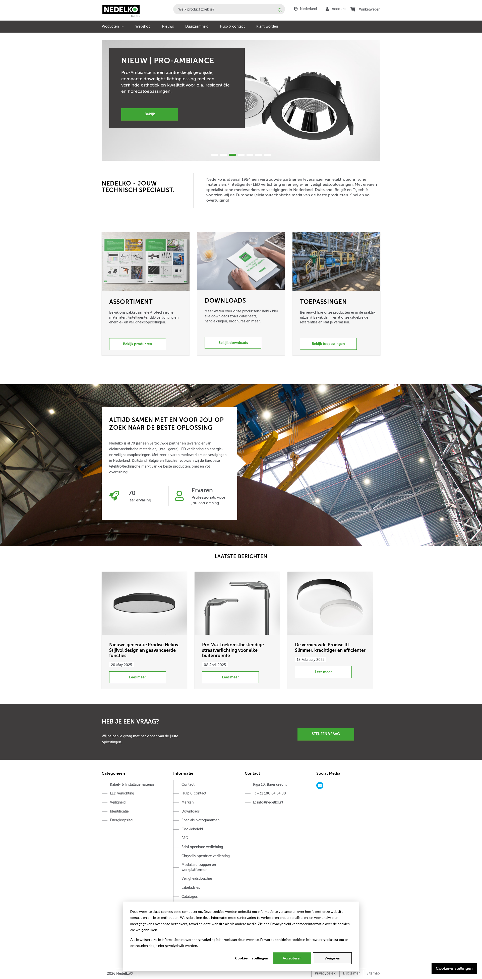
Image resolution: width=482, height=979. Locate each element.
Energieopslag (121, 820)
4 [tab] (241, 155)
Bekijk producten (137, 344)
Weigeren (332, 958)
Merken (188, 802)
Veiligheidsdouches (197, 878)
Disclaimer (351, 973)
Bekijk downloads (233, 343)
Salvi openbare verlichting (202, 847)
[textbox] (229, 9)
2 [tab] (223, 155)
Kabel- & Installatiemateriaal (132, 784)
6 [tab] (258, 155)
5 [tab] (250, 155)
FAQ (185, 838)
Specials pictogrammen (200, 820)
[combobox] (229, 9)
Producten (110, 26)
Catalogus (190, 897)
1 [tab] (214, 155)
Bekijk (150, 114)
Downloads (191, 811)
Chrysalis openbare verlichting (206, 856)
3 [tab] (232, 155)
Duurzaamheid (196, 26)
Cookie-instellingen (251, 958)
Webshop (142, 26)
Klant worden (267, 26)
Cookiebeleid (192, 829)
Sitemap (373, 973)
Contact (188, 784)
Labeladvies (191, 887)
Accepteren (292, 958)
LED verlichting (122, 793)
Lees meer (137, 677)
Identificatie (119, 811)
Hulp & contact (232, 26)
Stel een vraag (326, 734)
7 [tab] (267, 155)
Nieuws (168, 26)
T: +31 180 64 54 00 (269, 793)
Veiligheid (118, 802)
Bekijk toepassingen (328, 344)
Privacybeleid (325, 973)
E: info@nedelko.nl (268, 802)
